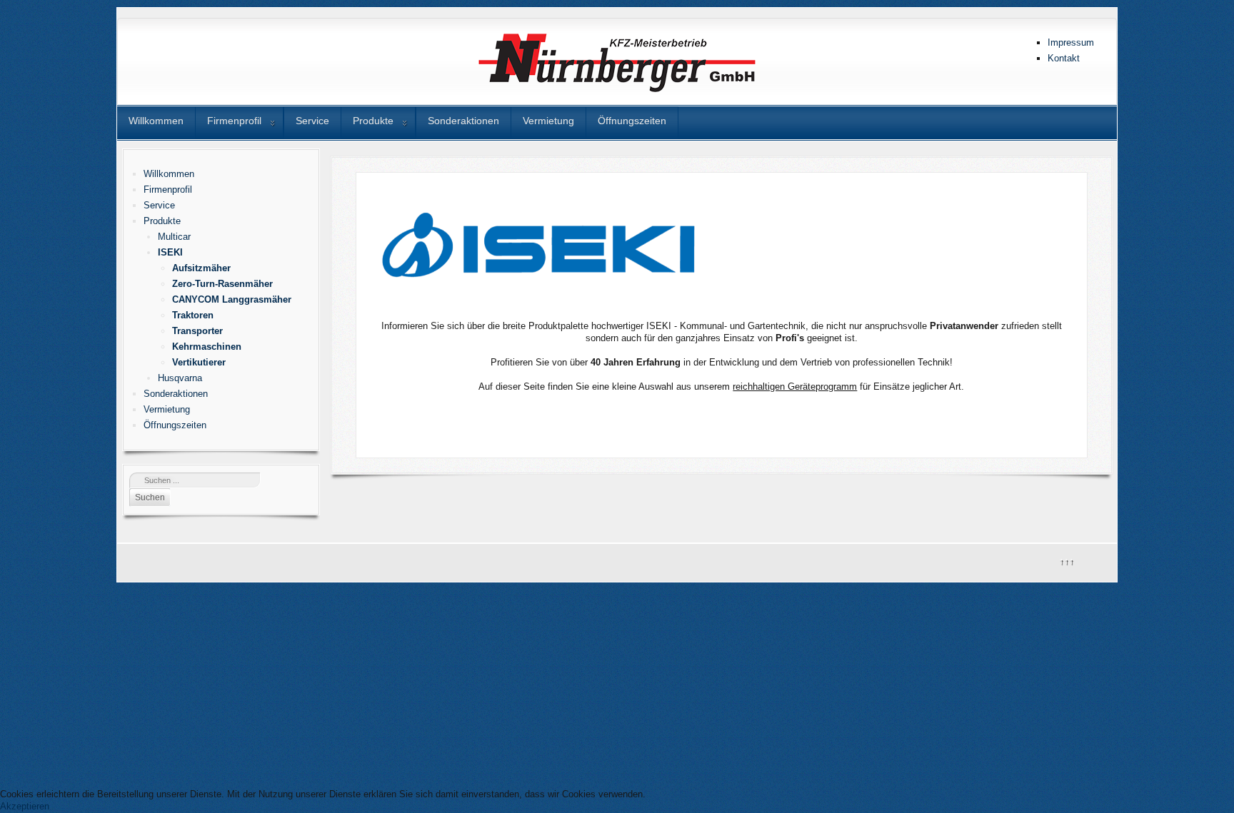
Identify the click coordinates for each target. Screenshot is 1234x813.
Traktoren (193, 315)
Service (312, 120)
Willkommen (156, 120)
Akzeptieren (24, 806)
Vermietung (548, 120)
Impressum (1071, 42)
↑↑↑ (1066, 560)
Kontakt (1064, 58)
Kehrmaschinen (206, 346)
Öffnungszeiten (632, 120)
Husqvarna (180, 378)
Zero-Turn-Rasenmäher (222, 283)
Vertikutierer (199, 362)
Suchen (150, 498)
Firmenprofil (234, 120)
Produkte (373, 120)
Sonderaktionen (463, 120)
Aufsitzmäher (201, 268)
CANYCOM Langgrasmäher (231, 299)
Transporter (197, 330)
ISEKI (170, 252)
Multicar (174, 236)
